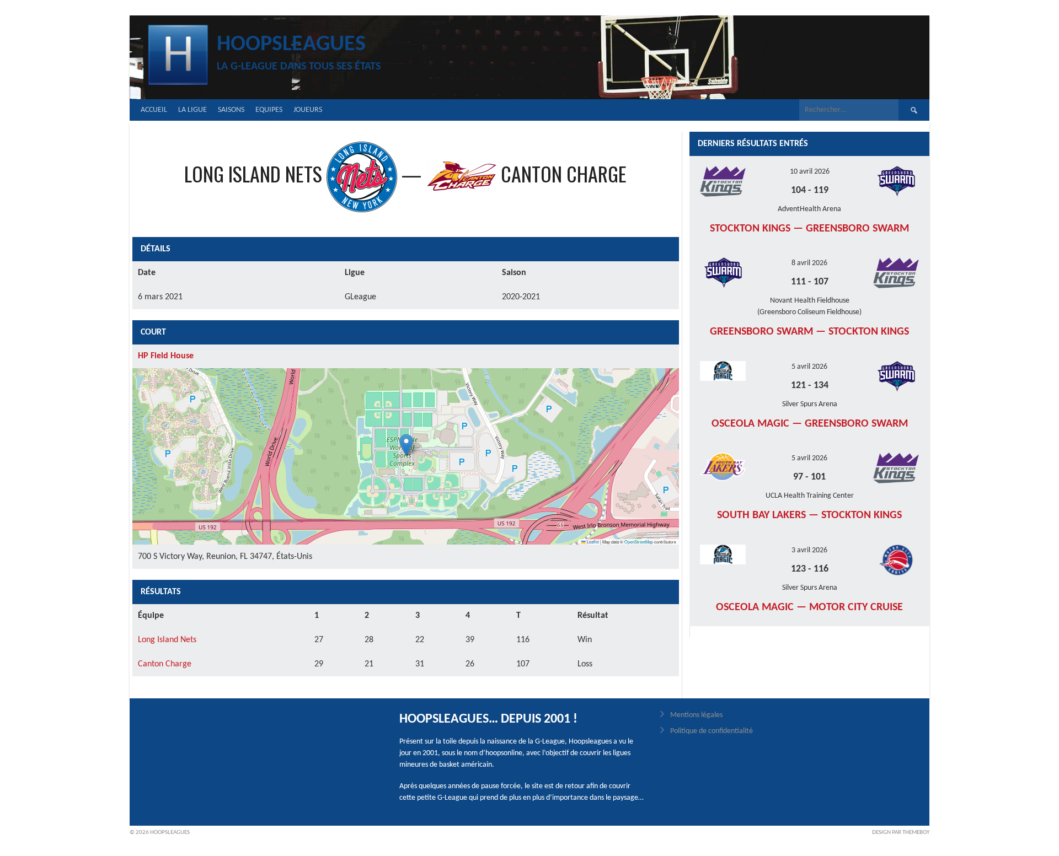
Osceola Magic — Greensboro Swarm (810, 423)
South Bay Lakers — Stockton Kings (809, 515)
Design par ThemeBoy (900, 833)
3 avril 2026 (809, 550)
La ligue (192, 110)
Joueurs (307, 110)
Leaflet (592, 542)
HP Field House (166, 356)
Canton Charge (164, 664)
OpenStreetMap (638, 542)
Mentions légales (696, 715)
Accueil (154, 110)
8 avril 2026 (809, 263)
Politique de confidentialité (711, 731)
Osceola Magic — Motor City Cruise (809, 607)
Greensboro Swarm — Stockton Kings (809, 331)
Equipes (268, 110)
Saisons (231, 110)
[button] (406, 445)
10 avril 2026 (810, 172)
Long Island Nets (167, 640)
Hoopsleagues (291, 45)
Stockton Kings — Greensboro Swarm (809, 228)
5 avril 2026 (809, 367)
